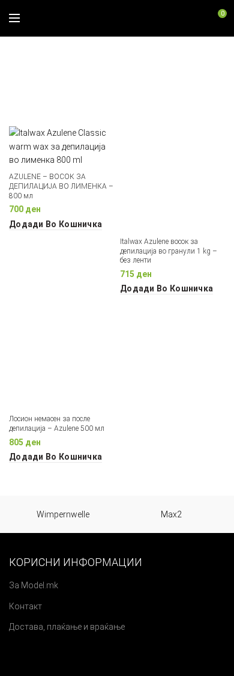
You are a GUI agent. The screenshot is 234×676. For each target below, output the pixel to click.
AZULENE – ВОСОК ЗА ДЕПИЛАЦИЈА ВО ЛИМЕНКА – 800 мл (61, 185)
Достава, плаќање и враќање (67, 627)
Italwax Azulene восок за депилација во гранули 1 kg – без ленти (168, 250)
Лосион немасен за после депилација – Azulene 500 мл (56, 424)
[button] (55, 224)
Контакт (25, 606)
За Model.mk (33, 585)
